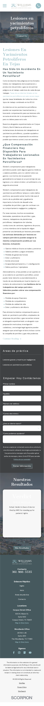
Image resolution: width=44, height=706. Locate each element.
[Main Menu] (5, 6)
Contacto (22, 599)
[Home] (21, 5)
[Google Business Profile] (24, 652)
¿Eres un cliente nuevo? (12, 424)
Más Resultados (22, 548)
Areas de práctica (22, 595)
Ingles (22, 586)
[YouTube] (30, 652)
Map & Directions (22, 623)
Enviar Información (22, 466)
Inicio (22, 590)
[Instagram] (19, 652)
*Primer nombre (9, 384)
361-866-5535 (22, 572)
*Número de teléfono (11, 404)
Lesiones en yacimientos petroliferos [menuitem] (17, 365)
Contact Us (22, 36)
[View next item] (24, 542)
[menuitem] (22, 683)
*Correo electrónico (10, 414)
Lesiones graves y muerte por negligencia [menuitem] (19, 360)
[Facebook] (14, 652)
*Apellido (6, 394)
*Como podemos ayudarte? (14, 434)
